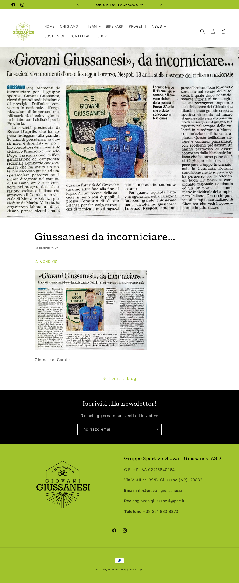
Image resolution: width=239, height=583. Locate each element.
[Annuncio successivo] (161, 4)
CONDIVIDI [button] (49, 261)
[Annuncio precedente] (78, 4)
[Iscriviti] (156, 429)
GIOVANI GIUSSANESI (122, 569)
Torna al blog (122, 378)
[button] (70, 26)
